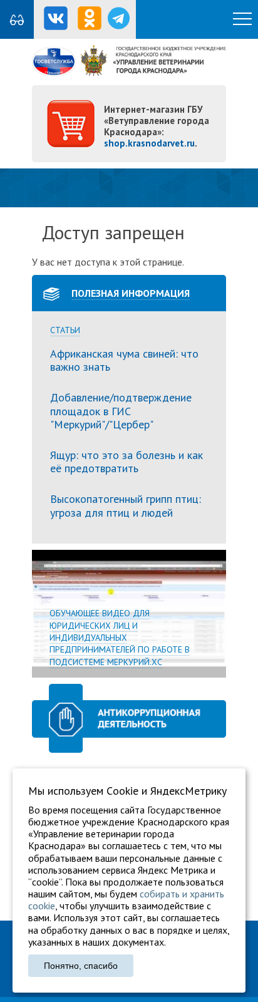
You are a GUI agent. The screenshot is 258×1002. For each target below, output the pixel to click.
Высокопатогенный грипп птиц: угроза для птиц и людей (125, 506)
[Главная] (129, 72)
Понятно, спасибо (81, 966)
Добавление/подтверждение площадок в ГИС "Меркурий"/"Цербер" (121, 410)
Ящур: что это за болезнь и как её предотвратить (126, 462)
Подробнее (129, 613)
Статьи (65, 330)
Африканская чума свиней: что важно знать (124, 360)
